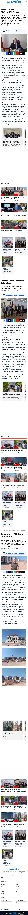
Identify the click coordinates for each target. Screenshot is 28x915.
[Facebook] (7, 53)
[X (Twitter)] (9, 53)
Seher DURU (3, 26)
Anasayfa (3, 5)
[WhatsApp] (15, 53)
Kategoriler (3, 881)
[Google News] (4, 53)
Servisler (3, 897)
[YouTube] (17, 53)
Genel (7, 277)
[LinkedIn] (12, 53)
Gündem (7, 5)
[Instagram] (7, 877)
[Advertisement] (14, 165)
